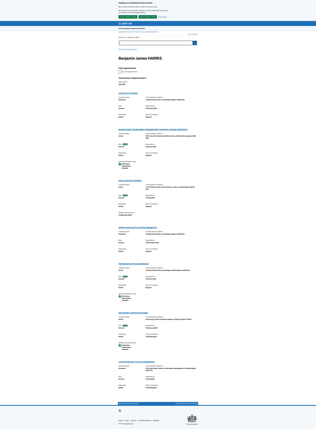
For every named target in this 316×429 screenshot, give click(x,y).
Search (195, 43)
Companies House (128, 423)
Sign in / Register (193, 34)
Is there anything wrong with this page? (186, 403)
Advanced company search (127, 49)
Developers (156, 420)
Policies (120, 420)
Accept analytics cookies (127, 17)
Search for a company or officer (129, 37)
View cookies (162, 17)
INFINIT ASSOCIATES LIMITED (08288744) (137, 227)
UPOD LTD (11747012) (128, 93)
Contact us (133, 420)
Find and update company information (131, 28)
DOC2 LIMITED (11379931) (130, 180)
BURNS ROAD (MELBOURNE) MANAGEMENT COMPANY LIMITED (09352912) (153, 129)
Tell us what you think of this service (128, 403)
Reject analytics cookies (148, 17)
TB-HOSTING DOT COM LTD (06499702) (136, 362)
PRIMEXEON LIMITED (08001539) (133, 264)
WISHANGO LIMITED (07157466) (133, 313)
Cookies (126, 420)
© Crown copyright (192, 424)
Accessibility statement (144, 420)
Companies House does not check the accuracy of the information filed (138, 31)
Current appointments (129, 72)
